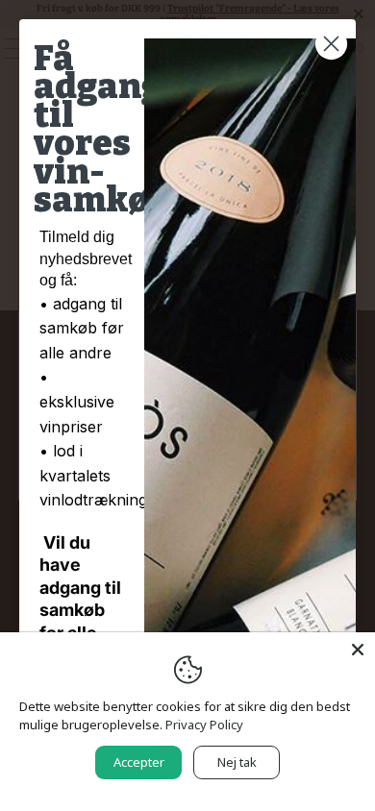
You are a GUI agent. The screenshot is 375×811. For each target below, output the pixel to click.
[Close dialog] (331, 44)
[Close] (357, 649)
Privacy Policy (204, 724)
